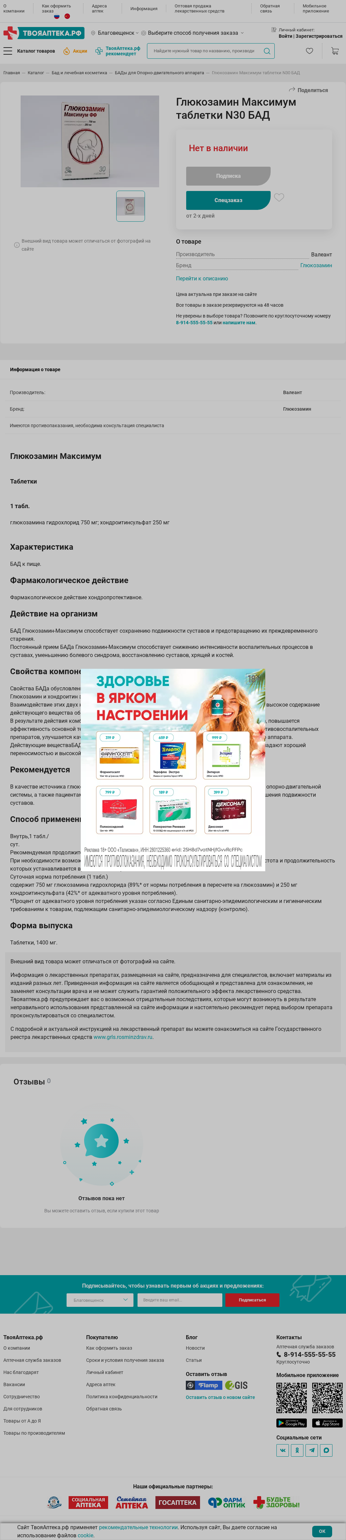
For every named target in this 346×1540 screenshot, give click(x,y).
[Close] (257, 676)
